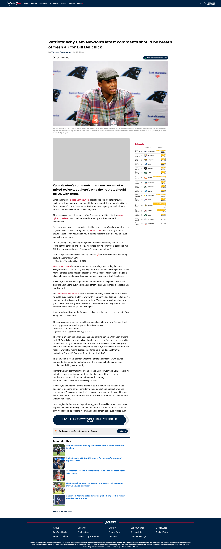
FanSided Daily (60, 532)
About (56, 528)
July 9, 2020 (88, 331)
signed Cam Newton (79, 200)
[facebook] (200, 3)
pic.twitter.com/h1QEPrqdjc (92, 377)
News (26, 3)
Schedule (43, 3)
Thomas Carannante (61, 52)
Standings (54, 3)
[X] (205, 3)
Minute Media (41, 542)
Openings (82, 528)
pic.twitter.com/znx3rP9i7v (65, 258)
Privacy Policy (115, 532)
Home (55, 511)
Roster (63, 3)
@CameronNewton (108, 254)
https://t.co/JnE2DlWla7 (68, 377)
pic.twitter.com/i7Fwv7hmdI (66, 328)
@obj (123, 254)
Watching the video (62, 266)
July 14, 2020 (80, 261)
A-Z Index (113, 536)
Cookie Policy (162, 532)
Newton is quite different (68, 293)
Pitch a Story (83, 532)
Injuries (72, 3)
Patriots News (66, 511)
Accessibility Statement (89, 536)
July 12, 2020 (91, 380)
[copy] (67, 57)
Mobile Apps (161, 528)
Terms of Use (137, 532)
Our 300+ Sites (137, 528)
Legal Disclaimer (60, 536)
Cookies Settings (138, 536)
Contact (112, 528)
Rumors (34, 3)
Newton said (95, 230)
